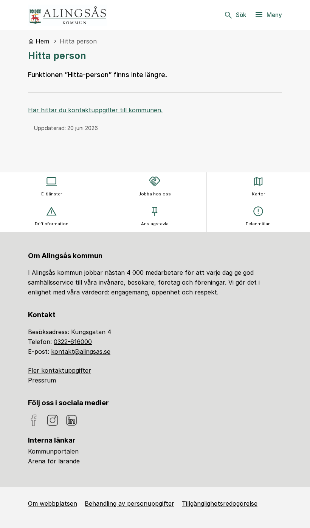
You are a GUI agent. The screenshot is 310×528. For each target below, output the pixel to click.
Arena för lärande (54, 461)
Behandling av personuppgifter (129, 503)
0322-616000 (73, 341)
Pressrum (42, 380)
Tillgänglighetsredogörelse (219, 503)
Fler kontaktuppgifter (59, 370)
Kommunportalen (53, 451)
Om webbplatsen (52, 503)
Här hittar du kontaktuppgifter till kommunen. (95, 110)
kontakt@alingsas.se (80, 351)
